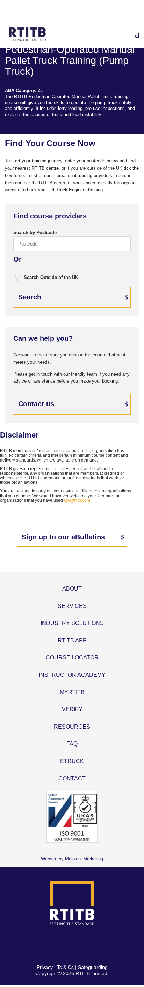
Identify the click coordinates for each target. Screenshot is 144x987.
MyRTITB (72, 692)
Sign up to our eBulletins (63, 537)
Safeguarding (93, 967)
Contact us (36, 404)
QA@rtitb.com (77, 500)
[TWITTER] (63, 945)
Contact (72, 778)
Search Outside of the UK (51, 277)
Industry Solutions (72, 623)
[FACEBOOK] (47, 945)
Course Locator (72, 657)
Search (29, 297)
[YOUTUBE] (96, 945)
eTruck (72, 761)
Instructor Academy (72, 675)
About (72, 589)
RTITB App (72, 640)
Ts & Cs (65, 967)
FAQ (72, 744)
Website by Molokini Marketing (72, 858)
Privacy (45, 967)
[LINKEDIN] (80, 945)
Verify (72, 709)
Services (72, 606)
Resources (72, 727)
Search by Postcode (35, 232)
